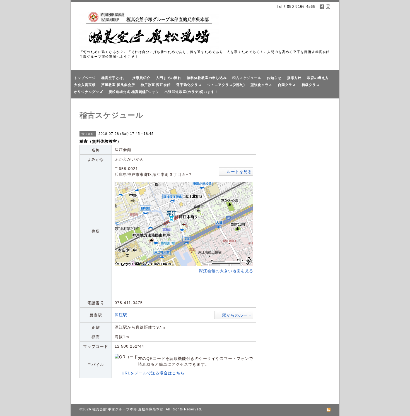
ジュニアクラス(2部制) (226, 85)
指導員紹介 (141, 78)
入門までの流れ (168, 78)
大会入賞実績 (85, 85)
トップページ (85, 78)
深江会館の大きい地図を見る (226, 271)
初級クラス (311, 85)
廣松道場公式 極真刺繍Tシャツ (133, 92)
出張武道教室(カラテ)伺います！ (191, 92)
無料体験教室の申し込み (207, 78)
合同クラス (287, 85)
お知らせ (274, 78)
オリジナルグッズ (88, 92)
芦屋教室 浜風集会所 (118, 85)
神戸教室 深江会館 (156, 85)
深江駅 (121, 315)
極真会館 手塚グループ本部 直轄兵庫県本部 (127, 409)
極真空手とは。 (114, 78)
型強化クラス (261, 85)
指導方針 (294, 78)
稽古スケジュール (246, 78)
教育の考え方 (318, 78)
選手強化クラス (189, 85)
